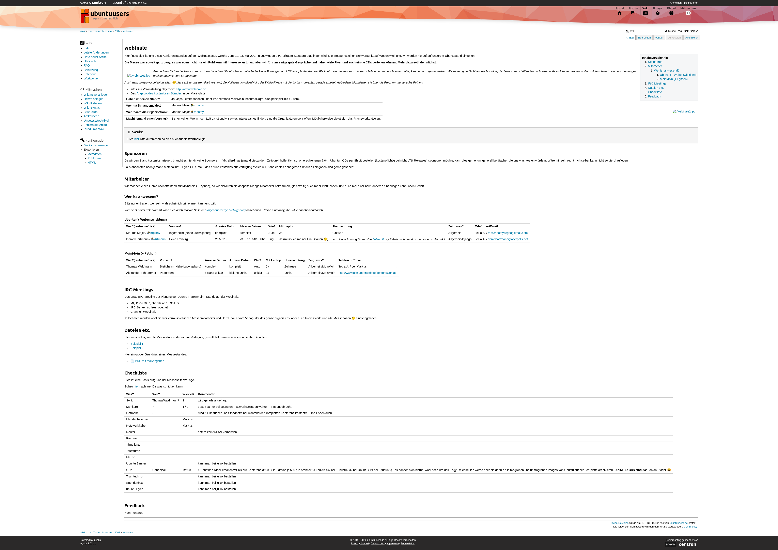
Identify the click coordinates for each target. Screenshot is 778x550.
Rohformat (95, 158)
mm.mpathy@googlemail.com (508, 233)
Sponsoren (655, 62)
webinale (128, 31)
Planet (671, 8)
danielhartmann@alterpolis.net (508, 239)
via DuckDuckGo (688, 31)
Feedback (654, 96)
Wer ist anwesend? (666, 71)
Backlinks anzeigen (96, 145)
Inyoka (97, 540)
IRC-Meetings (657, 84)
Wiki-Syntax (92, 108)
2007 (117, 31)
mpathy (199, 105)
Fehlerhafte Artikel (95, 125)
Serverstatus (408, 543)
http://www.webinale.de (191, 89)
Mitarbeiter (655, 66)
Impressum (393, 543)
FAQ (87, 65)
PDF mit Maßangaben (149, 361)
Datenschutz (378, 543)
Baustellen (90, 112)
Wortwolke (91, 78)
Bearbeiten (644, 37)
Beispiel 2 (136, 348)
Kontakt (364, 543)
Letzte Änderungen (96, 53)
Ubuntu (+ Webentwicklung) (678, 75)
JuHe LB (378, 239)
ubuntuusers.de (679, 523)
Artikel (630, 37)
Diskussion (674, 37)
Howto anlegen (93, 99)
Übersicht (90, 61)
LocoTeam (94, 31)
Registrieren (691, 2)
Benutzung (91, 70)
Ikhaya (657, 8)
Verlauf (659, 37)
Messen (107, 31)
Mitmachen (688, 8)
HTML (92, 163)
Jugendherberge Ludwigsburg (226, 210)
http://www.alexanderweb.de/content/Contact (368, 273)
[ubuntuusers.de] (105, 17)
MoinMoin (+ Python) (674, 79)
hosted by (86, 3)
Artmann (160, 239)
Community (690, 526)
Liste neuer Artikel (95, 57)
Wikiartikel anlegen (96, 95)
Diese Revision (619, 523)
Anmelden (676, 2)
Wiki (645, 8)
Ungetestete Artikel (96, 121)
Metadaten (95, 154)
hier (136, 139)
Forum (633, 8)
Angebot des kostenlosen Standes (159, 93)
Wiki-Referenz (93, 103)
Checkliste (655, 92)
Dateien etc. (656, 88)
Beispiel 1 (136, 344)
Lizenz (354, 543)
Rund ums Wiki (94, 129)
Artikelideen (91, 116)
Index (87, 48)
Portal (620, 8)
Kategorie (90, 74)
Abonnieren (691, 37)
